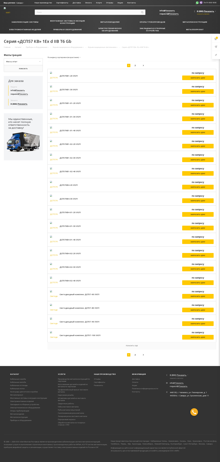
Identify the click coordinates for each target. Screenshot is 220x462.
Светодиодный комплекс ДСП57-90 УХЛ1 (80, 321)
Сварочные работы (66, 403)
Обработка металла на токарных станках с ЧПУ (71, 423)
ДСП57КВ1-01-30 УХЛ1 (70, 116)
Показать (23, 69)
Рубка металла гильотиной (69, 410)
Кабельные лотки (17, 388)
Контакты (136, 392)
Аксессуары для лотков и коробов (24, 392)
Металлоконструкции (19, 417)
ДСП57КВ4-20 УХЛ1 (69, 185)
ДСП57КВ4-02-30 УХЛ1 (70, 267)
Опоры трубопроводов (19, 411)
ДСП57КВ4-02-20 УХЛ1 (70, 253)
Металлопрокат (16, 395)
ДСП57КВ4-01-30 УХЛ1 (70, 226)
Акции (134, 385)
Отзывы (97, 379)
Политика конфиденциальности (145, 388)
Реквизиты (98, 385)
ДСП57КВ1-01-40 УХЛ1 (70, 130)
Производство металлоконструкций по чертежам (74, 380)
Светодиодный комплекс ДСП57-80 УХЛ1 (80, 308)
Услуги (61, 374)
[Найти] (142, 12)
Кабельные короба (18, 379)
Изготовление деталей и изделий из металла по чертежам (73, 385)
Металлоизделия (17, 414)
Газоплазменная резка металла (71, 413)
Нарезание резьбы (66, 395)
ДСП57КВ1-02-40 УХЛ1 (70, 171)
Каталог (14, 374)
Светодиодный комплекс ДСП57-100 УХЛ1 (80, 335)
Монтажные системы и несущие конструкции (28, 398)
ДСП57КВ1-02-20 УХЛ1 (70, 144)
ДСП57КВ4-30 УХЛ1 (69, 198)
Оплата (135, 382)
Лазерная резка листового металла (72, 416)
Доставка (136, 379)
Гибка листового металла (68, 407)
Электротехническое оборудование (25, 407)
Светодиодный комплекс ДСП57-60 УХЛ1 (80, 294)
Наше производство (105, 374)
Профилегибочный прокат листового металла (73, 391)
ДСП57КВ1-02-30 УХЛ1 (70, 158)
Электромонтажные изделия (22, 401)
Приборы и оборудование (21, 420)
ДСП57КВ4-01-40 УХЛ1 (70, 239)
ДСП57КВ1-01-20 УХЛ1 (70, 103)
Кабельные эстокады (19, 385)
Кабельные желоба (18, 382)
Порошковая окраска (66, 419)
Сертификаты (99, 382)
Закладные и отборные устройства (24, 404)
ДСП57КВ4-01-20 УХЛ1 (70, 212)
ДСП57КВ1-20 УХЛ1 (69, 75)
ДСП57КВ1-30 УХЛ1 (69, 89)
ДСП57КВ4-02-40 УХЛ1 (70, 280)
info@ (167, 10)
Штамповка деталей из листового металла (72, 399)
